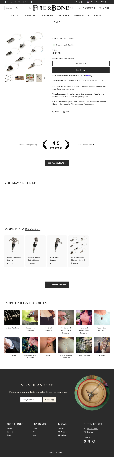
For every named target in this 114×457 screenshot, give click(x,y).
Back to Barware (58, 285)
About (98, 15)
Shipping (55, 58)
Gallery (63, 15)
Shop (15, 15)
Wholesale (82, 15)
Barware (71, 38)
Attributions (62, 432)
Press (35, 435)
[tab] (59, 80)
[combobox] (12, 8)
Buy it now (81, 70)
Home (54, 38)
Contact (31, 15)
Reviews (48, 15)
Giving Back (62, 435)
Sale (57, 22)
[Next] (43, 77)
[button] (94, 145)
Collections (62, 38)
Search (9, 429)
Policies (61, 429)
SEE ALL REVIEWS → (57, 163)
